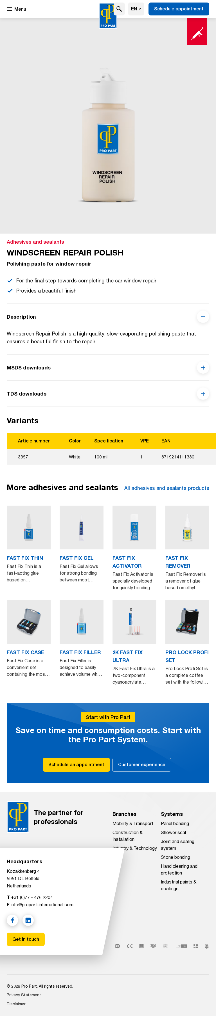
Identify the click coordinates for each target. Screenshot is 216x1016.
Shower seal (173, 832)
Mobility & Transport (132, 823)
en (134, 9)
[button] (119, 9)
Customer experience (141, 764)
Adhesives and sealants (35, 242)
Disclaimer (16, 1003)
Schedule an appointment (76, 764)
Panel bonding (175, 823)
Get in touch (25, 939)
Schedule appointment (179, 9)
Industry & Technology (134, 848)
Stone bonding (175, 857)
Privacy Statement (24, 994)
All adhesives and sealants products (166, 488)
